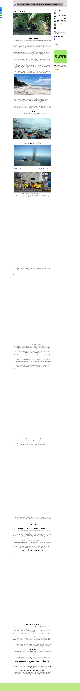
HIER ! (34, 678)
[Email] (1, 14)
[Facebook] (1, 10)
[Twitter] (1, 12)
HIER (37, 115)
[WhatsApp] (1, 15)
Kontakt (61, 4)
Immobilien (56, 4)
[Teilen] (1, 17)
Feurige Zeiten (59, 27)
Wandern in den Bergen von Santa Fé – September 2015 (61, 21)
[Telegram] (1, 8)
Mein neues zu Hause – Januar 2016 (60, 18)
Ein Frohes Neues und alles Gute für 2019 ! (61, 16)
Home (18, 4)
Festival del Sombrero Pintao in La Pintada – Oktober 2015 (62, 12)
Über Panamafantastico (24, 4)
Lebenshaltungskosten (49, 4)
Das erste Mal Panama (60, 23)
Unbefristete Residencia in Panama (37, 4)
